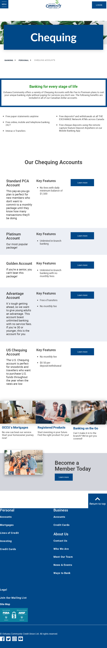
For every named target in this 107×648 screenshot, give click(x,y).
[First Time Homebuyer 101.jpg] (18, 412)
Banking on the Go (85, 428)
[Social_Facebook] (2, 638)
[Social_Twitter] (8, 638)
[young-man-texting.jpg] (89, 412)
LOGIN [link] (99, 5)
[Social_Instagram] (14, 638)
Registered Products (51, 427)
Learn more (82, 182)
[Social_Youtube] (20, 638)
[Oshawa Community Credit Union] (53, 4)
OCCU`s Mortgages (15, 427)
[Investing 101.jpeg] (53, 412)
